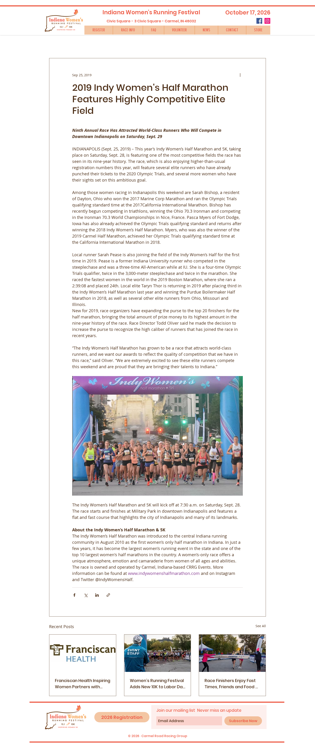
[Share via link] (108, 595)
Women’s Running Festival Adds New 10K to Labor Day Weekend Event (157, 684)
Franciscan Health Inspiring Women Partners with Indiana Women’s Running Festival (82, 684)
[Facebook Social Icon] (259, 21)
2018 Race (82, 44)
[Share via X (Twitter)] (85, 595)
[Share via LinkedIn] (97, 595)
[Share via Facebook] (74, 595)
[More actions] (240, 75)
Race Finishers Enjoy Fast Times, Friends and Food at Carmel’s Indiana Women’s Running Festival (232, 684)
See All (261, 626)
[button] (128, 30)
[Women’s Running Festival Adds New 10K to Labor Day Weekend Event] (157, 653)
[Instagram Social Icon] (267, 21)
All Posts (56, 44)
